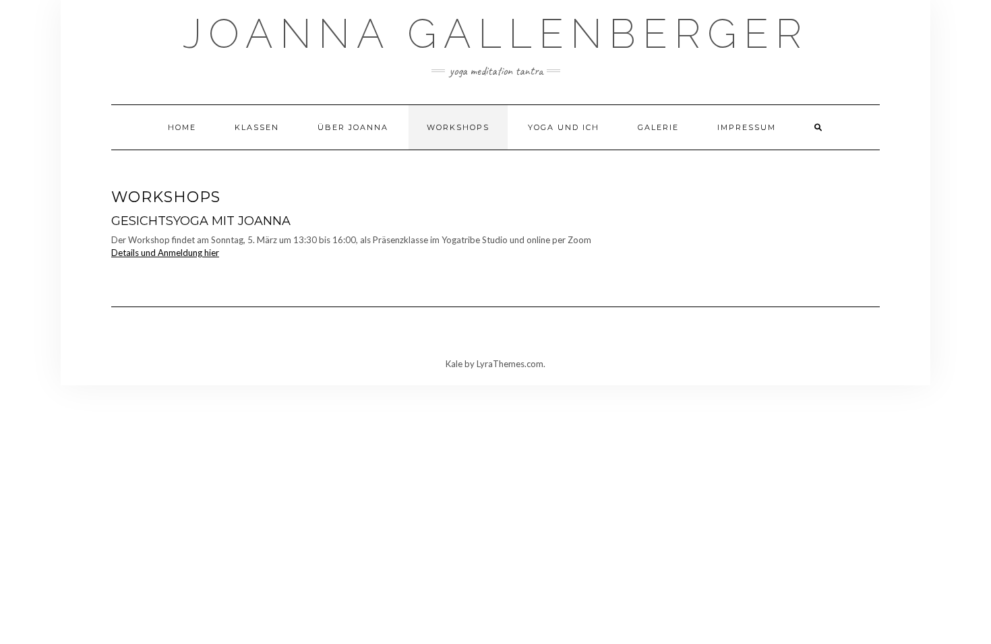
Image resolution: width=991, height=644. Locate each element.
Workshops (458, 127)
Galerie (658, 127)
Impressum (746, 127)
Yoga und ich (563, 127)
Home (182, 127)
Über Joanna (353, 127)
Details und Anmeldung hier (165, 252)
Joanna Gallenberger (495, 33)
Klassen (257, 127)
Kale (454, 363)
